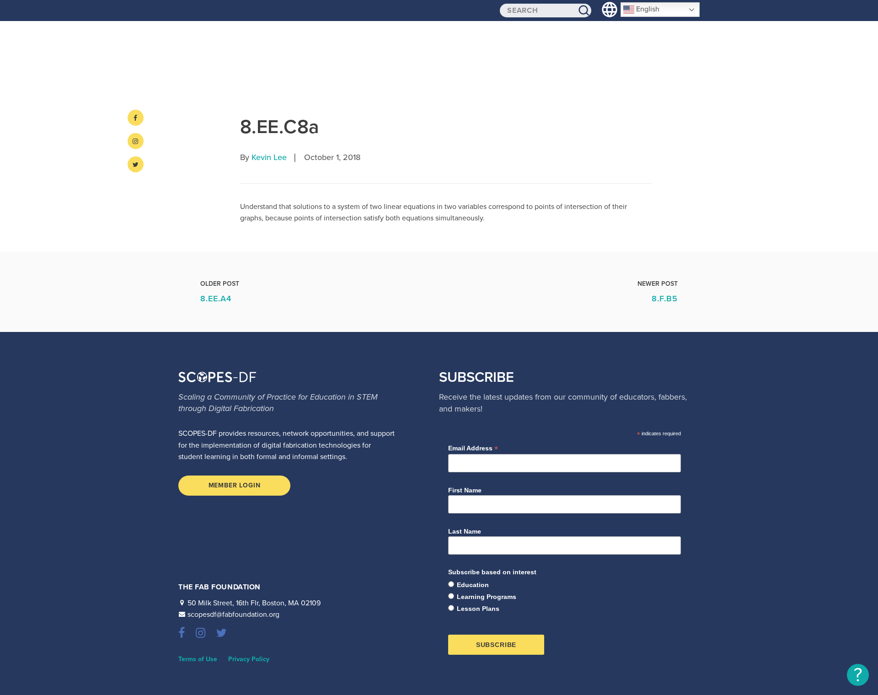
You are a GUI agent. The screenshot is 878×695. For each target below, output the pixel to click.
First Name (465, 490)
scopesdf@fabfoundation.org (233, 614)
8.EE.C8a (279, 127)
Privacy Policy (248, 659)
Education (473, 584)
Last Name (464, 531)
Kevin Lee (269, 157)
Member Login (235, 485)
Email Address (473, 448)
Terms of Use (197, 659)
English (646, 9)
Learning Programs (486, 596)
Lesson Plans (478, 608)
